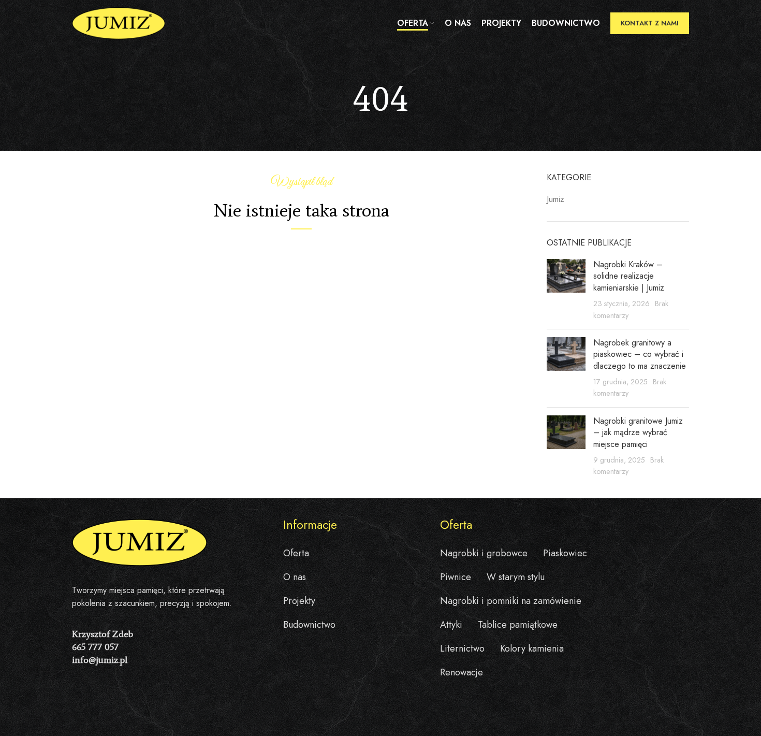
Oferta (296, 553)
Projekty (299, 601)
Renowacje (461, 672)
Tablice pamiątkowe (518, 624)
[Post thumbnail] (566, 290)
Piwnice (455, 577)
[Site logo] (118, 22)
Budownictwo (309, 624)
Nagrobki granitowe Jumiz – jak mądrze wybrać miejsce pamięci (638, 432)
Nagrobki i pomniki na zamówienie (510, 601)
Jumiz (555, 199)
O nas (294, 577)
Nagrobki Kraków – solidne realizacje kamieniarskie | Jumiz (628, 276)
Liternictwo (462, 648)
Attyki (451, 624)
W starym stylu (516, 577)
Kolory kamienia (532, 648)
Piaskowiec (565, 553)
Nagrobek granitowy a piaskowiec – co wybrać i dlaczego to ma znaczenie (639, 354)
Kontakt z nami (650, 23)
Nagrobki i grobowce (484, 553)
